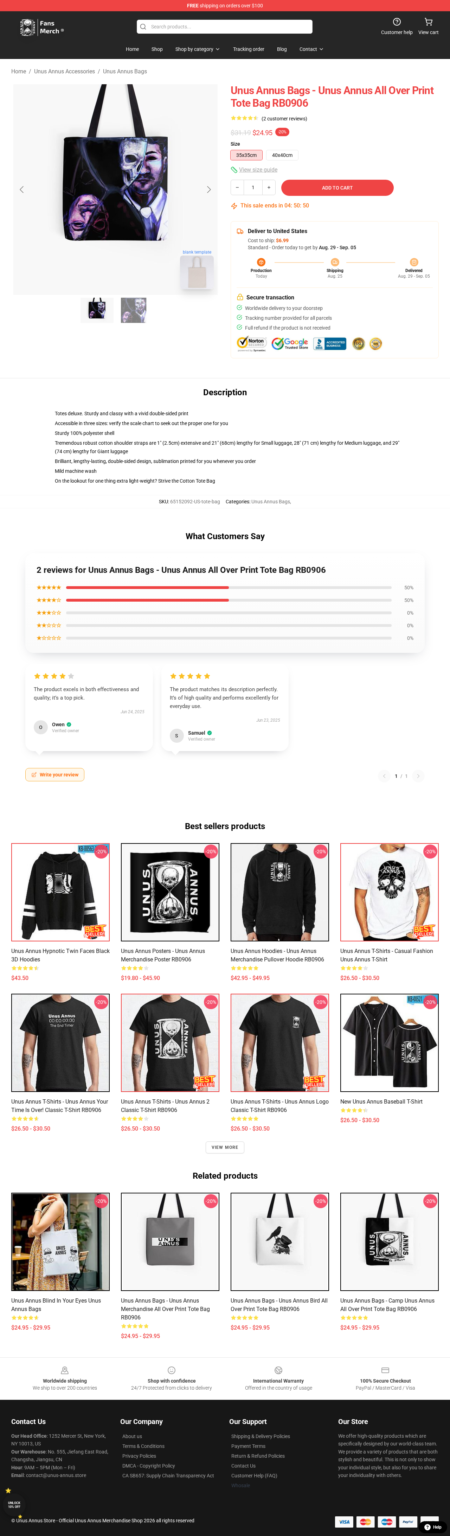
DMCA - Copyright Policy (148, 1466)
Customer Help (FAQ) (254, 1475)
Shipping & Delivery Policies (260, 1436)
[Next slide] (208, 189)
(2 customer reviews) (284, 118)
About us (132, 1436)
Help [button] (437, 1527)
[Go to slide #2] (133, 310)
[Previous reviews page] (384, 776)
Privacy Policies (139, 1456)
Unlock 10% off (14, 1505)
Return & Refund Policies (258, 1456)
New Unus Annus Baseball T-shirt (381, 1101)
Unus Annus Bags (125, 71)
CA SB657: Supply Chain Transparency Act (168, 1475)
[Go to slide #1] (97, 310)
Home (18, 71)
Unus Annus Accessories (64, 71)
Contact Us (243, 1466)
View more (225, 1147)
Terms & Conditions (143, 1446)
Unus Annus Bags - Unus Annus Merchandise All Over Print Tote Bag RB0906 (165, 1309)
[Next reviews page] (418, 776)
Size (235, 144)
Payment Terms (248, 1446)
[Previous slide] (22, 189)
